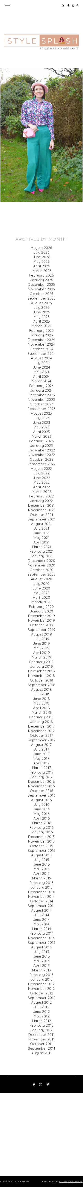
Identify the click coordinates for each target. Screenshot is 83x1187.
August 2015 (41, 855)
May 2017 (41, 758)
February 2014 (42, 933)
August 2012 (41, 1002)
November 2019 (41, 620)
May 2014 (41, 924)
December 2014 (41, 892)
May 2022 (41, 482)
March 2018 (41, 712)
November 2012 (41, 988)
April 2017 (41, 763)
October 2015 (41, 846)
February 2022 (41, 496)
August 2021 (41, 524)
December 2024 (41, 340)
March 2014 (41, 929)
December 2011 (41, 1034)
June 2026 (41, 257)
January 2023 (41, 445)
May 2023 (41, 427)
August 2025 (41, 303)
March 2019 (41, 657)
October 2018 (41, 680)
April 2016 (41, 818)
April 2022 (41, 487)
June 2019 (41, 643)
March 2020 (41, 602)
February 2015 (42, 883)
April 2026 (41, 266)
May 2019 (42, 648)
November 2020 (41, 565)
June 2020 (41, 588)
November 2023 (41, 399)
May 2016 (41, 814)
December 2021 (41, 505)
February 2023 (41, 441)
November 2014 (41, 896)
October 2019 (41, 625)
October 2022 (41, 459)
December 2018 (41, 671)
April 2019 (41, 652)
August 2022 (41, 468)
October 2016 (41, 790)
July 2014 (41, 915)
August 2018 (41, 689)
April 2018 (41, 708)
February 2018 (41, 717)
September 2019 (42, 629)
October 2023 (41, 404)
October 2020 (41, 570)
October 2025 (41, 294)
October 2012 (41, 993)
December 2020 (41, 560)
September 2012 (41, 998)
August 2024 (41, 358)
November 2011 (41, 1039)
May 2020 (41, 593)
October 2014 (41, 901)
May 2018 (42, 703)
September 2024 (41, 353)
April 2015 (41, 873)
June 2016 (41, 809)
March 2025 (41, 326)
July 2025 (42, 307)
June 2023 (41, 422)
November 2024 (41, 344)
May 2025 (41, 317)
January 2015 (41, 887)
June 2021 (41, 533)
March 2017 (41, 767)
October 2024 (41, 349)
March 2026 (41, 271)
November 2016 (41, 786)
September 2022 (41, 464)
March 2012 (41, 1021)
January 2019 (41, 666)
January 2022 (41, 501)
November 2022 (41, 455)
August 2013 (41, 947)
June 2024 (41, 367)
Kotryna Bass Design (71, 1181)
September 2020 (41, 574)
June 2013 (41, 956)
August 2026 (41, 247)
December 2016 (41, 781)
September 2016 (41, 795)
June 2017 (41, 754)
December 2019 (41, 616)
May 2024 (41, 372)
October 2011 (41, 1044)
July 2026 (42, 252)
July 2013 (41, 952)
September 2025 (41, 298)
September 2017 (41, 740)
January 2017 (41, 777)
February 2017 (42, 772)
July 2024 (42, 363)
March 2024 (41, 381)
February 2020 (41, 606)
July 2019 (41, 639)
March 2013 (41, 970)
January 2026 (41, 280)
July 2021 (41, 528)
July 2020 (41, 583)
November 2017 (41, 731)
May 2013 (41, 961)
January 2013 (41, 979)
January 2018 (41, 721)
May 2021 (41, 537)
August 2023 (41, 413)
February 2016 (42, 827)
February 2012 (42, 1025)
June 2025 (41, 312)
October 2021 (41, 514)
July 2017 (41, 749)
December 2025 (41, 284)
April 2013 (41, 965)
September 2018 (42, 685)
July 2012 (41, 1007)
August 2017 (41, 744)
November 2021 (41, 510)
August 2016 (41, 800)
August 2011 (41, 1053)
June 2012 (41, 1011)
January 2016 (41, 832)
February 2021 (42, 551)
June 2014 (41, 919)
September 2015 (41, 850)
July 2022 (42, 473)
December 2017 (41, 726)
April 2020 (41, 597)
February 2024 (41, 386)
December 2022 (41, 450)
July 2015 (41, 860)
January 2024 (41, 390)
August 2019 (41, 634)
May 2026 (41, 261)
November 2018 (41, 675)
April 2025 (41, 321)
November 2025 (41, 289)
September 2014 (41, 906)
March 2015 (41, 878)
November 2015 (41, 841)
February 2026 (41, 275)
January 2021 (41, 556)
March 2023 (41, 436)
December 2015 (41, 837)
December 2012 (41, 984)
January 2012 (41, 1030)
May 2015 (41, 869)
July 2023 (42, 418)
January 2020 (41, 611)
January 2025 (41, 335)
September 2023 (41, 409)
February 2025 (41, 330)
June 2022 (41, 478)
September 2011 (41, 1048)
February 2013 (42, 975)
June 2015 (41, 864)
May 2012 (41, 1016)
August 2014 (41, 910)
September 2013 (41, 942)
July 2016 (41, 804)
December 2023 (41, 395)
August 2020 (41, 579)
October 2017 (41, 735)
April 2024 (41, 376)
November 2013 (41, 938)
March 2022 (41, 491)
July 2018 (41, 694)
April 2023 (41, 432)
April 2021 (41, 542)
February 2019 (41, 662)
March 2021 (41, 547)
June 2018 (41, 698)
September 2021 (41, 519)
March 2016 (41, 823)
